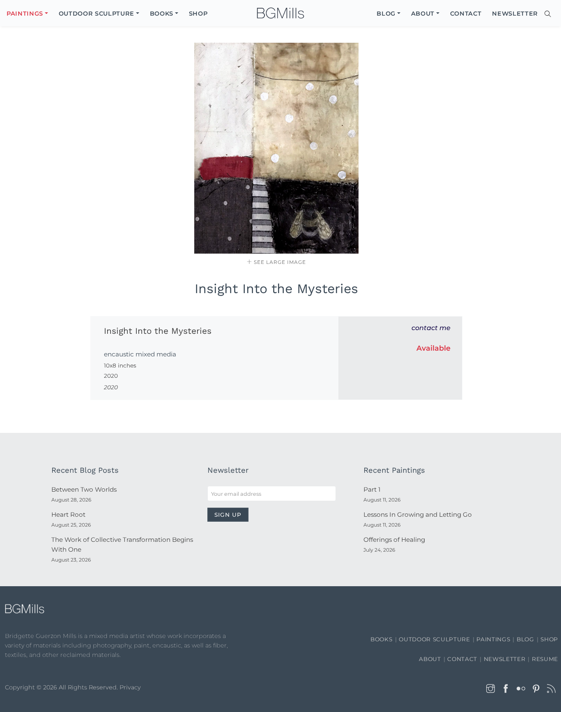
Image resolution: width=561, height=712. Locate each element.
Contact (462, 659)
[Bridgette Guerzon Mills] (280, 13)
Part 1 (371, 489)
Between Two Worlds (84, 489)
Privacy (130, 687)
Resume (545, 659)
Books (381, 639)
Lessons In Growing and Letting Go (417, 514)
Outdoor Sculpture (434, 639)
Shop (549, 639)
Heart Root (68, 514)
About (430, 659)
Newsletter (505, 659)
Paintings (493, 639)
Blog (525, 639)
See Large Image (279, 262)
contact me (431, 328)
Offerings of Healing (394, 539)
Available (433, 348)
